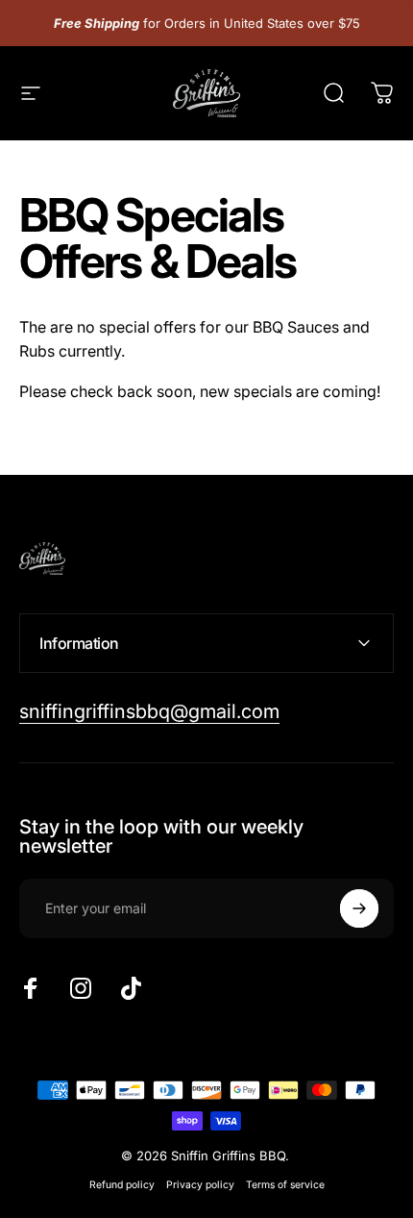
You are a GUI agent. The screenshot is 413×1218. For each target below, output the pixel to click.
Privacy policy (200, 1185)
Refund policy (122, 1185)
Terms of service (285, 1185)
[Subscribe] (359, 908)
